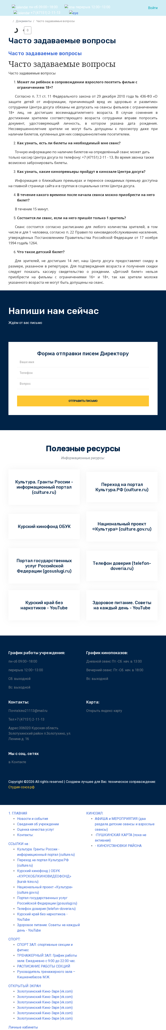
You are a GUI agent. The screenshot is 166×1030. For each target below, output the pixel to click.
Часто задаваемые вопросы (45, 53)
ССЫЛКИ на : (19, 844)
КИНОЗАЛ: (94, 813)
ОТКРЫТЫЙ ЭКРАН (24, 986)
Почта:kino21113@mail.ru (27, 711)
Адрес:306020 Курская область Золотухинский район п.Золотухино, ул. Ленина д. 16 (39, 733)
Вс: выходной (19, 687)
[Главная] (9, 21)
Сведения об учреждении (38, 824)
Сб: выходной (19, 679)
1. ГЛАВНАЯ (17, 813)
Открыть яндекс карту (104, 711)
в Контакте (17, 762)
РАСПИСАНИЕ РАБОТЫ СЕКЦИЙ (43, 966)
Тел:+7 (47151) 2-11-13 (26, 719)
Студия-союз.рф (21, 787)
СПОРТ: (14, 939)
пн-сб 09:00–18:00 (22, 661)
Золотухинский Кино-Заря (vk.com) (45, 991)
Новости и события (32, 819)
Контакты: (25, 835)
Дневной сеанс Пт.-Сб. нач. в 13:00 (114, 661)
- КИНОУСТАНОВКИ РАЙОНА (118, 846)
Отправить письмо (83, 400)
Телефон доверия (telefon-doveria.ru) (46, 909)
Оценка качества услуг (35, 829)
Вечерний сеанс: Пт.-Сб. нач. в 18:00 (114, 670)
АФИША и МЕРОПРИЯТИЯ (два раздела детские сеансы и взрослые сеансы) (125, 824)
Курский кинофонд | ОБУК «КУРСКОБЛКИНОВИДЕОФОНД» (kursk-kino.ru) (44, 876)
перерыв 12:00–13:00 (25, 670)
